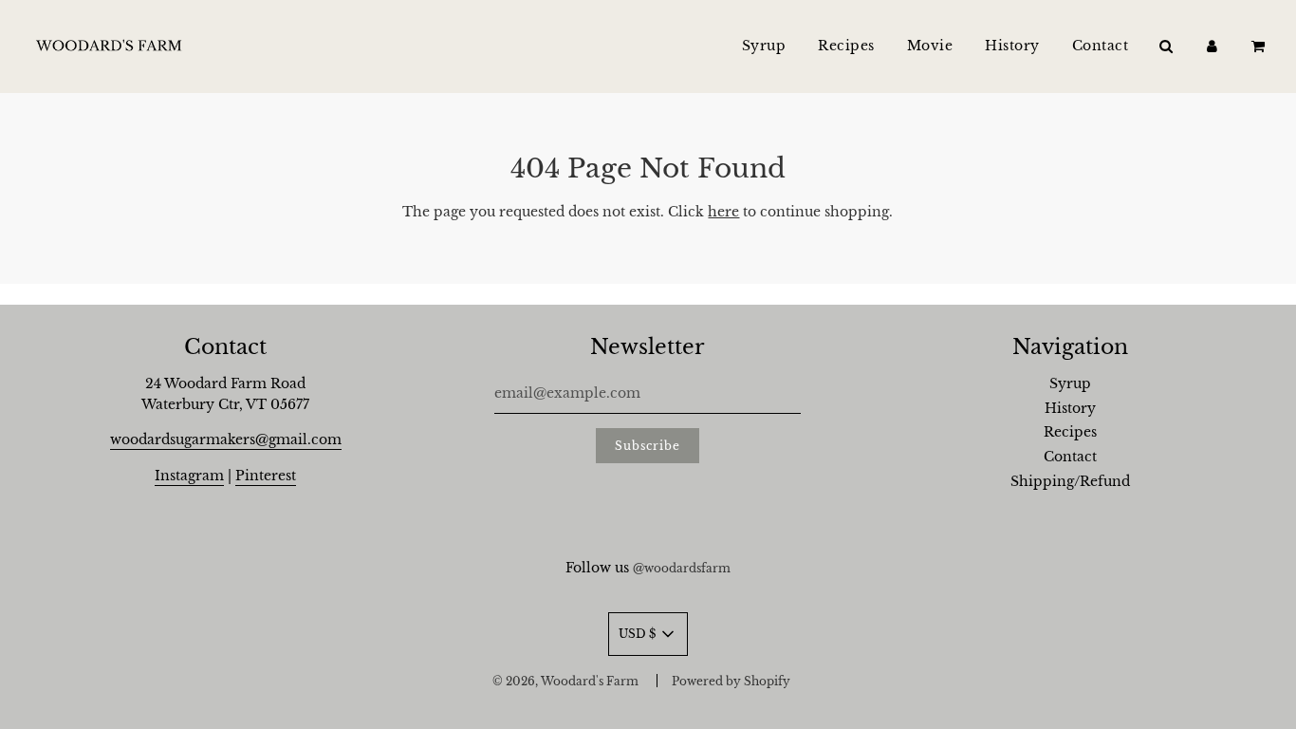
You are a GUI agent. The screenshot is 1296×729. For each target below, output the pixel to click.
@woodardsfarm (682, 568)
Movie (930, 45)
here (723, 211)
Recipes (846, 45)
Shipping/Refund (1070, 481)
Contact (1100, 45)
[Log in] (1212, 46)
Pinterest (265, 475)
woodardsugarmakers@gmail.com (226, 439)
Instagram (189, 475)
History (1012, 45)
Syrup (764, 45)
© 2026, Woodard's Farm (565, 681)
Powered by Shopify (731, 681)
